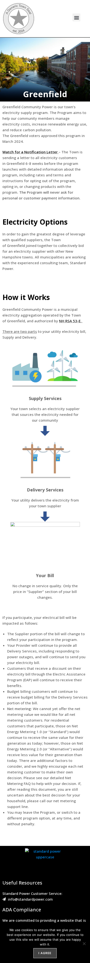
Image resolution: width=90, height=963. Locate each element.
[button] (76, 17)
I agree (44, 953)
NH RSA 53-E (70, 320)
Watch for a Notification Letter (30, 152)
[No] (84, 943)
